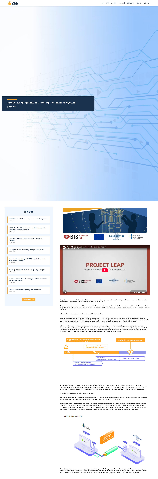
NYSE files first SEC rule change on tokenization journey (28, 219)
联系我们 (139, 3)
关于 (107, 3)
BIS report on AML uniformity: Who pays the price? (26, 250)
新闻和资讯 (130, 3)
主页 (103, 3)
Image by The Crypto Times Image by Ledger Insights (27, 270)
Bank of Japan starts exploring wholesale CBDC (25, 290)
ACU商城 (122, 3)
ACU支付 (113, 3)
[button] (28, 299)
